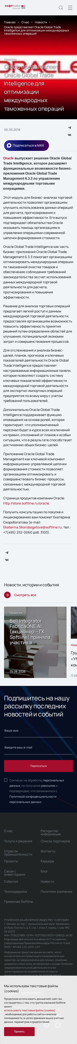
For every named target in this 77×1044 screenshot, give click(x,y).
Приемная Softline (18, 901)
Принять (19, 1031)
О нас (25, 22)
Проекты (11, 861)
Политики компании (56, 891)
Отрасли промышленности (18, 853)
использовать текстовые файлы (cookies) (29, 1010)
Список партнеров (55, 841)
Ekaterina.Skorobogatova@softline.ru (32, 527)
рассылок (48, 786)
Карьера (47, 861)
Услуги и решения (18, 841)
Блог (44, 871)
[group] (35, 642)
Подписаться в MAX (28, 145)
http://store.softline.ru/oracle (26, 503)
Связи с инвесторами (14, 873)
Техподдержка (15, 891)
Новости (41, 22)
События (11, 881)
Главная (10, 22)
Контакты (48, 851)
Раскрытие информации (51, 832)
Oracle (8, 158)
